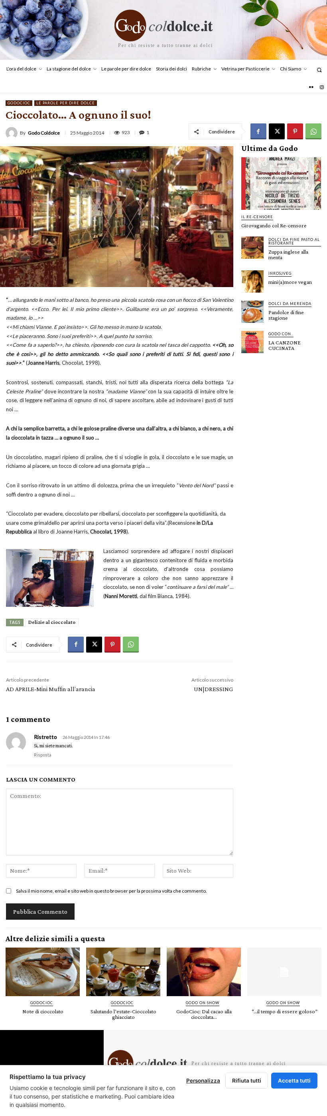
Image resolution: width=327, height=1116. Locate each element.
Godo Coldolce (44, 133)
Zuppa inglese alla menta (288, 254)
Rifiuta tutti (246, 1080)
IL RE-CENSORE (257, 217)
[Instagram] (322, 87)
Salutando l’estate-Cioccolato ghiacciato (123, 1014)
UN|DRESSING (213, 689)
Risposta (42, 754)
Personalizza (203, 1080)
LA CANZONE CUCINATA (284, 345)
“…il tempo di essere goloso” (284, 1011)
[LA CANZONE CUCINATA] (252, 342)
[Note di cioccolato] (43, 972)
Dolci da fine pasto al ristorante (294, 241)
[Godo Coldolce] (13, 133)
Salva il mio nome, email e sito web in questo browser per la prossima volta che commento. (111, 891)
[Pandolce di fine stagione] (252, 312)
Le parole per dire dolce (65, 103)
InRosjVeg (280, 273)
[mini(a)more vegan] (252, 281)
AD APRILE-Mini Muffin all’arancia (50, 689)
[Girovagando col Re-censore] (281, 183)
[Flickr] (311, 87)
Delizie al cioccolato (51, 622)
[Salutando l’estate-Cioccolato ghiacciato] (123, 972)
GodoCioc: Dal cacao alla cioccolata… (204, 1014)
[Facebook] (258, 131)
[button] (319, 70)
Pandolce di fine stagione (286, 315)
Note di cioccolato (42, 1011)
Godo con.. (281, 334)
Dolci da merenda (289, 303)
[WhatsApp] (313, 131)
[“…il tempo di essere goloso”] (284, 972)
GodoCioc (19, 103)
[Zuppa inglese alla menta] (252, 247)
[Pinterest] (295, 131)
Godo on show (202, 1003)
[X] (277, 131)
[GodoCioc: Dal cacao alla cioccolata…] (204, 972)
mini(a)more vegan (290, 282)
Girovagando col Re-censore (274, 225)
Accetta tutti (294, 1080)
